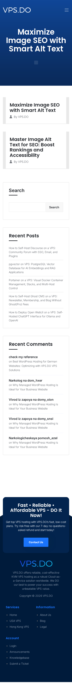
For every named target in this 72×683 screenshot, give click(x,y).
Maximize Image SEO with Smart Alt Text (35, 108)
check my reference (23, 357)
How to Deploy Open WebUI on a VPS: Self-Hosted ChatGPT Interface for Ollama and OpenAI (36, 316)
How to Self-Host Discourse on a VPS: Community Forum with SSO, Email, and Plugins (33, 252)
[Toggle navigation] (66, 8)
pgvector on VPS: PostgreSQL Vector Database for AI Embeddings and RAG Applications (32, 268)
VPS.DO (23, 117)
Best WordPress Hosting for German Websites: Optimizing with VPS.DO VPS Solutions (33, 366)
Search (17, 190)
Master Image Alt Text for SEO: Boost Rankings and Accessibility (32, 147)
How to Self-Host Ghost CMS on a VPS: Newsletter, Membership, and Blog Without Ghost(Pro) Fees (35, 300)
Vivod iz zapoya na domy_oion (31, 399)
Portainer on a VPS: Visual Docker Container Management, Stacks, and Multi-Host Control (36, 284)
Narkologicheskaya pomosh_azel (33, 438)
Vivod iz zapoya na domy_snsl (31, 419)
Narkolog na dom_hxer (25, 380)
